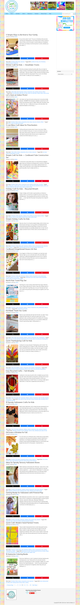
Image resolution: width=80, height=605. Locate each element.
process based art (32, 460)
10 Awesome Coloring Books (17, 554)
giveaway (21, 215)
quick (19, 552)
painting (36, 91)
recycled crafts (37, 399)
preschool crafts (14, 552)
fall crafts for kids (30, 399)
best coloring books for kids (16, 582)
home (11, 460)
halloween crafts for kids (29, 430)
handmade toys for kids (31, 277)
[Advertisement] (27, 25)
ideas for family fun (14, 63)
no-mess (30, 152)
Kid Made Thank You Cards (16, 310)
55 (30, 585)
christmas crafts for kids (13, 217)
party (38, 489)
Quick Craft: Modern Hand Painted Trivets (22, 523)
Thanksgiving (41, 337)
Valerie (16, 36)
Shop (50, 13)
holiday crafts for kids (23, 217)
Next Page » (35, 585)
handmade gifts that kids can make (26, 247)
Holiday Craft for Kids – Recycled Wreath (22, 189)
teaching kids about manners (27, 520)
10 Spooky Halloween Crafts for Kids (20, 402)
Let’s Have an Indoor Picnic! (16, 95)
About (11, 13)
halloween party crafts (24, 490)
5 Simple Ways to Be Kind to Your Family (22, 35)
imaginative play (9, 520)
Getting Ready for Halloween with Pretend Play (24, 492)
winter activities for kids (27, 187)
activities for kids (34, 61)
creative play (16, 185)
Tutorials (35, 13)
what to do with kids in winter (34, 93)
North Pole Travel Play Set (16, 280)
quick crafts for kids (25, 552)
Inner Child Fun (10, 6)
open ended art (15, 460)
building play (11, 185)
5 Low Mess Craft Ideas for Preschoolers (21, 125)
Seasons (40, 91)
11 (17, 585)
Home (7, 13)
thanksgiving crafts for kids (26, 338)
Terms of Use (43, 13)
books (23, 582)
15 (27, 585)
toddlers (13, 551)
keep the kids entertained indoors (36, 185)
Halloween (21, 429)
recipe (30, 122)
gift (17, 91)
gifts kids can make (24, 93)
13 (22, 585)
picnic (9, 123)
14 (24, 585)
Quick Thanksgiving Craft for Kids (19, 341)
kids (19, 61)
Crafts (23, 13)
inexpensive (29, 91)
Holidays (25, 215)
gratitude (8, 63)
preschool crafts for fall (23, 460)
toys (15, 277)
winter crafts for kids (44, 93)
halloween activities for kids (18, 430)
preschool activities (17, 520)
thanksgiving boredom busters (12, 369)
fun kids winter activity (24, 185)
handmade (21, 91)
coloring (26, 582)
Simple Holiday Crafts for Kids (18, 219)
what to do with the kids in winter (16, 278)
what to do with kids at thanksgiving (40, 338)
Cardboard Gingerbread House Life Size (21, 249)
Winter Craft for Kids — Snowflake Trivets (22, 65)
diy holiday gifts (15, 93)
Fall (15, 367)
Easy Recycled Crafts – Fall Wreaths (20, 371)
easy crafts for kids (22, 399)
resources (22, 61)
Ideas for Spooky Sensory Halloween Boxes (23, 462)
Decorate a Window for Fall (16, 432)
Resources (29, 13)
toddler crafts (32, 552)
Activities (16, 13)
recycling (41, 184)
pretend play (35, 184)
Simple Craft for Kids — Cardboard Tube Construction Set (27, 156)
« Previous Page (9, 585)
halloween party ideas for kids (41, 430)
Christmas (13, 215)
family (16, 61)
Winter (44, 91)
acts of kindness (42, 61)
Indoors (25, 91)
